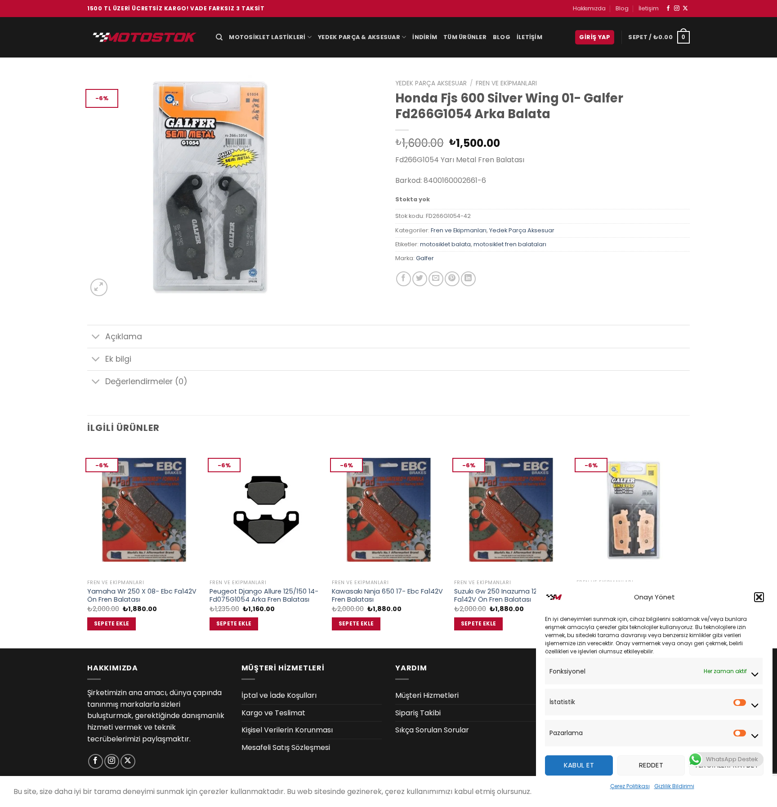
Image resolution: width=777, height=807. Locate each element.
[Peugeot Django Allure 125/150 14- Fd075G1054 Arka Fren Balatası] (266, 509)
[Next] (689, 545)
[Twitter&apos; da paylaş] (419, 278)
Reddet (651, 765)
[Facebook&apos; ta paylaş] (403, 278)
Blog (622, 8)
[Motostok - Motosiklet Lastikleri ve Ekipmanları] (144, 37)
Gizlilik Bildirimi (674, 786)
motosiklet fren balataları (509, 244)
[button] (759, 597)
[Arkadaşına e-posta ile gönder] (436, 278)
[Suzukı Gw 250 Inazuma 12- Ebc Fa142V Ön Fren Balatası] (510, 509)
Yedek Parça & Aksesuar (359, 37)
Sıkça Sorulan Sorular (432, 730)
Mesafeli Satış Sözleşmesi (285, 747)
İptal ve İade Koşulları (279, 695)
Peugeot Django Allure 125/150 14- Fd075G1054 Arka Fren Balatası (264, 595)
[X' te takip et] (685, 8)
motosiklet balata (445, 244)
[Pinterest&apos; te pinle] (452, 278)
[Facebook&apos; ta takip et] (668, 8)
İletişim (649, 8)
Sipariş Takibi (418, 713)
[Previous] (87, 545)
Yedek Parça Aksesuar (431, 83)
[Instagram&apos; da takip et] (676, 8)
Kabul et (579, 765)
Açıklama (123, 336)
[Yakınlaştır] (99, 287)
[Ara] (219, 37)
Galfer (425, 258)
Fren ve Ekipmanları (506, 83)
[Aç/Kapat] (96, 337)
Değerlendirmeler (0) (146, 381)
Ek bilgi (118, 359)
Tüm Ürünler (465, 37)
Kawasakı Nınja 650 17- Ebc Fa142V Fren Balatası (387, 595)
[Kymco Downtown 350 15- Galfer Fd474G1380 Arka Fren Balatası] (633, 509)
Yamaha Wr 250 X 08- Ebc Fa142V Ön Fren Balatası (141, 595)
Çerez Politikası (630, 786)
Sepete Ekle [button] (112, 623)
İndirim (424, 37)
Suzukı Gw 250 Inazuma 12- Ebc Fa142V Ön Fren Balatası (504, 595)
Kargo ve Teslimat (273, 713)
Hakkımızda (589, 8)
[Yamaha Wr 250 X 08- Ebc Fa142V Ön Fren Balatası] (144, 509)
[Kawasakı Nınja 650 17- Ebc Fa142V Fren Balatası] (388, 509)
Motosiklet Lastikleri (267, 37)
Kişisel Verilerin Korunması (287, 730)
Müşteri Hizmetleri (427, 695)
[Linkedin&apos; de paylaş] (468, 278)
